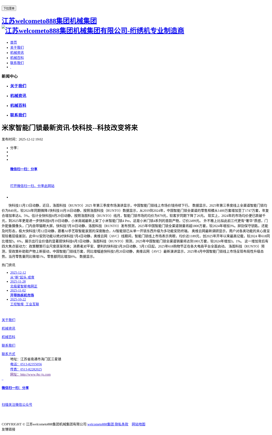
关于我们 (17, 47)
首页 (13, 42)
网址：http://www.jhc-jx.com (30, 374)
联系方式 (8, 354)
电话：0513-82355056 (26, 364)
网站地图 (138, 424)
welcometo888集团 (101, 424)
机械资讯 (17, 52)
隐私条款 (121, 424)
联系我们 (17, 63)
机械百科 (17, 58)
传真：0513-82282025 (26, 369)
